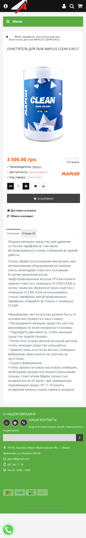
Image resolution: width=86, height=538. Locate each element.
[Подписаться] (79, 437)
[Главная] (7, 36)
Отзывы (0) (28, 233)
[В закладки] (36, 186)
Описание (13, 233)
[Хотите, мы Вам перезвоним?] (8, 530)
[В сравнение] (43, 186)
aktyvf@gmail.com (18, 459)
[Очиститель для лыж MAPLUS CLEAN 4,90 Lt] (43, 104)
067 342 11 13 (15, 464)
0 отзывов (73, 162)
